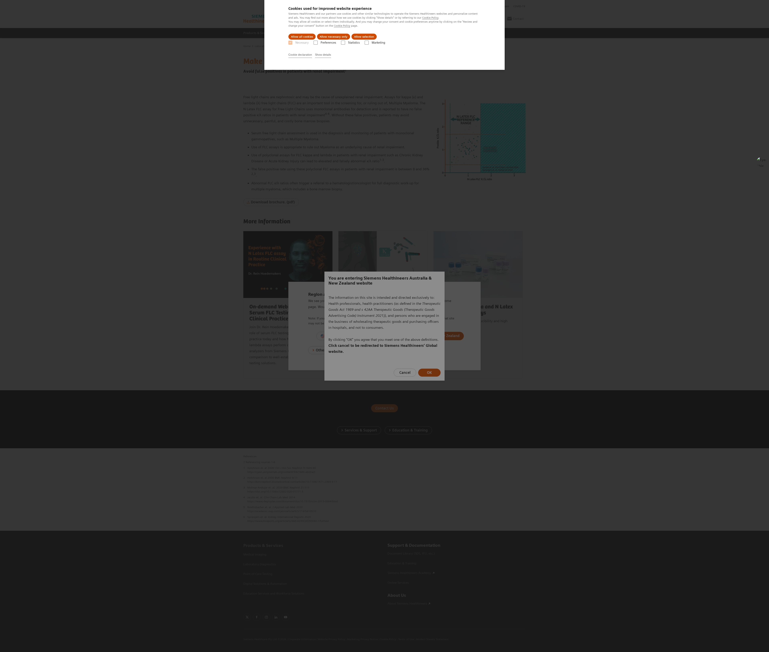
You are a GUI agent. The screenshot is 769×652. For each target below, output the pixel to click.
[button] (762, 162)
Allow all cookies (302, 36)
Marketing (378, 42)
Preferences (328, 42)
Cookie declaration (300, 54)
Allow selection (364, 36)
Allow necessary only (333, 36)
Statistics (354, 42)
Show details (323, 54)
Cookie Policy (430, 17)
